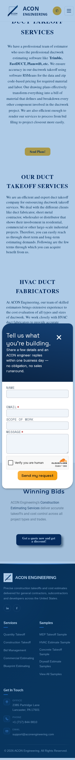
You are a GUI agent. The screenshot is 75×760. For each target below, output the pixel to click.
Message (14, 432)
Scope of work (19, 419)
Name (10, 388)
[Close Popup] (59, 337)
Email (12, 407)
